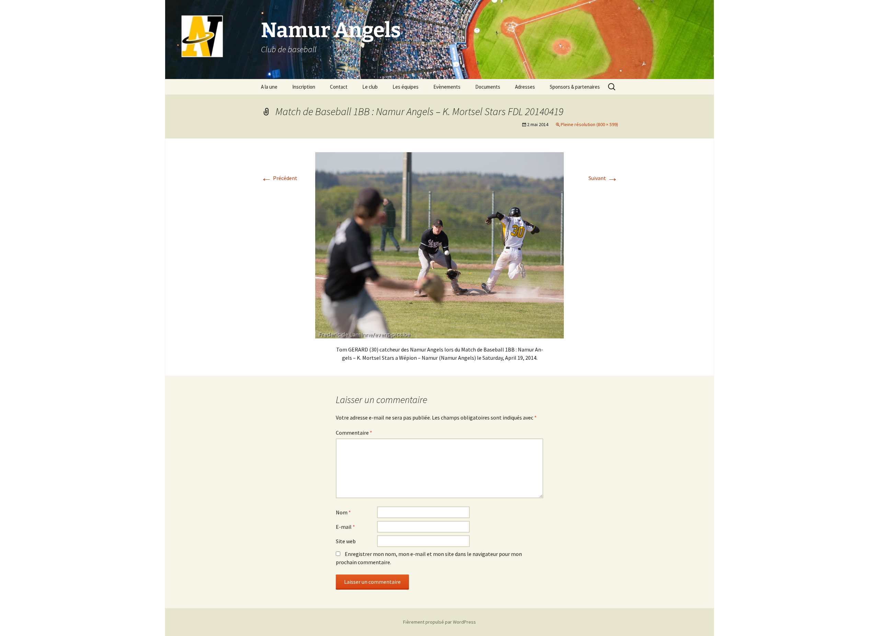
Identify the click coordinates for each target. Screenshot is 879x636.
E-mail (345, 526)
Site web (346, 541)
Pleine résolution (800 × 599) (589, 124)
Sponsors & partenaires (575, 86)
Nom (343, 512)
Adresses (525, 86)
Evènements (446, 86)
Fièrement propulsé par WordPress (439, 622)
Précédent (279, 178)
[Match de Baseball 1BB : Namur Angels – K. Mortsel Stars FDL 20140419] (439, 244)
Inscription (303, 86)
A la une (269, 86)
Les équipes (405, 86)
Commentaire (354, 432)
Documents (487, 86)
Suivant (603, 178)
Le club (370, 86)
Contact (338, 86)
